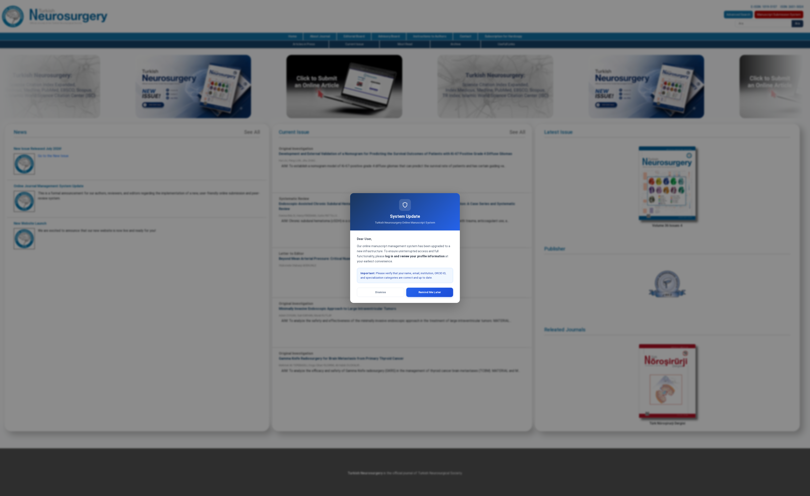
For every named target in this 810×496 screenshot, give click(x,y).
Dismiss (380, 292)
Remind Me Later (429, 292)
